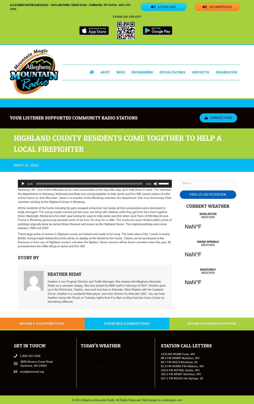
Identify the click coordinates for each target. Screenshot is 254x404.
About (105, 72)
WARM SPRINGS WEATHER (208, 251)
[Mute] (156, 184)
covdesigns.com (172, 400)
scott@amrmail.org (32, 371)
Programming (142, 72)
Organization (226, 72)
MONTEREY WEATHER (208, 279)
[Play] (23, 184)
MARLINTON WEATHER (208, 223)
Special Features (172, 72)
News (121, 72)
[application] (95, 184)
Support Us (200, 72)
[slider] (164, 183)
